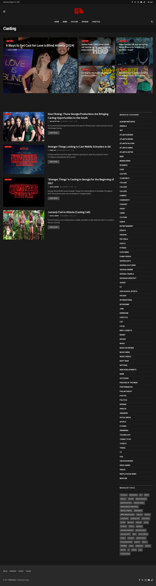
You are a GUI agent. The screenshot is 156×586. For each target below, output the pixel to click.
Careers (20, 571)
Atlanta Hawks (126, 148)
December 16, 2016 (67, 187)
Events (123, 230)
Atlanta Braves (126, 135)
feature (138, 522)
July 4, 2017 (86, 79)
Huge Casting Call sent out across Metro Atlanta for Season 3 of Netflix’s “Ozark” (133, 47)
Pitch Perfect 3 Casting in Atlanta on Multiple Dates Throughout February (133, 75)
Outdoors (124, 378)
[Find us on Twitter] (135, 2)
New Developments (128, 370)
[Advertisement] (78, 103)
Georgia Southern (128, 265)
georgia (139, 526)
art (141, 495)
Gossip (123, 283)
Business (123, 165)
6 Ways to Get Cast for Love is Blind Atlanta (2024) (40, 45)
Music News (125, 352)
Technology (125, 435)
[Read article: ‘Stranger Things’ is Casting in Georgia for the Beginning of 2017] (23, 192)
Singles (123, 409)
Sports (123, 422)
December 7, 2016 (66, 216)
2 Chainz (124, 495)
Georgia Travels (127, 274)
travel (134, 550)
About (5, 571)
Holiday (123, 296)
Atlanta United (126, 152)
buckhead (124, 518)
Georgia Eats (125, 261)
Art (121, 130)
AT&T (146, 495)
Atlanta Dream (126, 139)
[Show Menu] (4, 11)
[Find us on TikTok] (144, 2)
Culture (74, 22)
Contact (28, 571)
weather (123, 478)
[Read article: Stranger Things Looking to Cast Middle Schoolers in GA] (23, 159)
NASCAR (123, 546)
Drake (123, 522)
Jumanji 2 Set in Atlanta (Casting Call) (69, 212)
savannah (139, 546)
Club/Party (125, 178)
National (124, 365)
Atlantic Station (126, 510)
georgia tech (125, 534)
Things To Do (125, 439)
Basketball (138, 510)
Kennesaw (124, 313)
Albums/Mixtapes (127, 122)
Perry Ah (53, 150)
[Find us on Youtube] (141, 2)
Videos (122, 470)
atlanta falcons (126, 503)
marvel (137, 542)
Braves (147, 514)
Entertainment (126, 226)
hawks (123, 538)
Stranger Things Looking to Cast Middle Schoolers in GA (79, 146)
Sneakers (124, 413)
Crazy (122, 209)
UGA (121, 457)
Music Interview (127, 348)
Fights (123, 243)
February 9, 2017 (125, 82)
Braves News (125, 161)
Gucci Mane (143, 534)
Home (56, 22)
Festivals (124, 239)
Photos (123, 396)
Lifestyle (96, 22)
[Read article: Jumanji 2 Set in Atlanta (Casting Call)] (23, 224)
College (123, 183)
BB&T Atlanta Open (127, 514)
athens (123, 499)
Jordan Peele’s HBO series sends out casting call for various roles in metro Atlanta (96, 47)
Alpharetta (133, 495)
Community (125, 200)
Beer (122, 156)
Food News (124, 252)
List (121, 322)
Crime (122, 213)
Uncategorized (126, 461)
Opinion (85, 22)
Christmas (145, 518)
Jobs (122, 309)
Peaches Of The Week (128, 383)
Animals (123, 126)
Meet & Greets (126, 330)
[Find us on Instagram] (138, 2)
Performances (126, 387)
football (123, 526)
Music (122, 343)
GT (121, 287)
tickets (123, 443)
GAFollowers (12, 50)
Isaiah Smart (141, 538)
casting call (135, 518)
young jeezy (125, 553)
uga (140, 550)
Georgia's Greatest (128, 278)
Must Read (124, 361)
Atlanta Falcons (127, 143)
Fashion (123, 235)
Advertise (13, 571)
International (126, 300)
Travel (123, 448)
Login (151, 2)
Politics (123, 400)
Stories (123, 426)
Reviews (123, 404)
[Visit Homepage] (79, 11)
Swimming (124, 430)
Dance (122, 222)
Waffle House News (128, 474)
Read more (54, 133)
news (131, 546)
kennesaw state (126, 542)
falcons (130, 522)
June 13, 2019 (86, 53)
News (65, 22)
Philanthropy (126, 391)
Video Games (125, 465)
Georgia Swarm (126, 270)
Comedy (123, 196)
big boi (139, 514)
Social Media (125, 417)
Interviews (124, 304)
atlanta (131, 499)
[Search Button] (152, 22)
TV (121, 452)
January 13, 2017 (67, 121)
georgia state (140, 530)
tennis (123, 550)
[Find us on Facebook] (132, 2)
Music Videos (125, 356)
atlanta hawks (139, 503)
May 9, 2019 (124, 53)
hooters (131, 538)
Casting (10, 41)
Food (146, 522)
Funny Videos (125, 256)
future (131, 526)
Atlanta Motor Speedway (129, 506)
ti (128, 550)
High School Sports (128, 291)
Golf (134, 534)
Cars (122, 169)
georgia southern (127, 530)
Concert (123, 204)
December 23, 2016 (64, 150)
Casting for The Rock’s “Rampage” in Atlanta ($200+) (96, 74)
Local (122, 326)
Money (122, 335)
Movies (123, 339)
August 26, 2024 (24, 50)
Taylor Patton (54, 121)
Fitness (123, 248)
